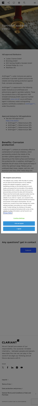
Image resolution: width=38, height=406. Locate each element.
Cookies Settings (18, 218)
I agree (19, 228)
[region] (19, 203)
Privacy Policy (8, 213)
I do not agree (18, 223)
